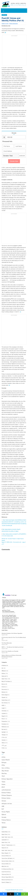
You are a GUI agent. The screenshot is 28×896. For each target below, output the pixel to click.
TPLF (3, 776)
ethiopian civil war (7, 803)
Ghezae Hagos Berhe (6, 877)
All (2, 668)
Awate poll (4, 676)
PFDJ (3, 765)
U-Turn (3, 737)
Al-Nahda (4, 665)
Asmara (4, 801)
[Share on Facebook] (3, 894)
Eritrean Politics (6, 792)
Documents (4, 689)
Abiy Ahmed (5, 771)
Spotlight (4, 732)
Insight (3, 708)
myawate (4, 713)
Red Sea (4, 773)
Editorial (3, 692)
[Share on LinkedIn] (17, 894)
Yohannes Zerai (5, 874)
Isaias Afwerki (6, 760)
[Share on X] (10, 894)
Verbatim (4, 740)
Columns (4, 686)
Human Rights (6, 812)
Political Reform (6, 820)
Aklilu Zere (4, 866)
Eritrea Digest (5, 694)
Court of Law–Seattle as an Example (10, 651)
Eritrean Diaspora (7, 795)
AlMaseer (4, 670)
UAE (3, 806)
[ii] (20, 312)
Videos (3, 742)
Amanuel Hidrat (5, 855)
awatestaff (4, 839)
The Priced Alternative (7, 643)
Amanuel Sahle (5, 863)
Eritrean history (6, 798)
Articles (4, 15)
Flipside (3, 697)
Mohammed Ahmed (6, 879)
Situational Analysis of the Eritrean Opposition (12, 633)
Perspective (4, 721)
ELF (3, 809)
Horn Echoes (5, 702)
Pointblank (4, 724)
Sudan (3, 784)
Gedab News (5, 700)
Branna (3, 684)
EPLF (3, 787)
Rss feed (4, 729)
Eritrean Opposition (7, 779)
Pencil (3, 718)
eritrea (3, 757)
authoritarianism (6, 790)
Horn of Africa (6, 768)
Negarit (3, 716)
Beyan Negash (5, 853)
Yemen (4, 823)
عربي (5, 745)
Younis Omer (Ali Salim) (7, 858)
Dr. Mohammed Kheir (6, 869)
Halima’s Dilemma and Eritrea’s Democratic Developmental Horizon (11, 656)
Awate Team (4, 678)
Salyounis (4, 847)
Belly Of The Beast (6, 681)
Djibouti (4, 814)
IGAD (3, 705)
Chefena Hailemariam (13, 23)
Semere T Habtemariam (7, 845)
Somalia (4, 817)
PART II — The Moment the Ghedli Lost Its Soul (12, 647)
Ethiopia (4, 762)
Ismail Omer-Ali (5, 871)
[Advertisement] (14, 51)
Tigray (3, 781)
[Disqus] (14, 572)
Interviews (4, 710)
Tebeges (4, 734)
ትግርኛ (3, 748)
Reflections (4, 726)
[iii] (9, 385)
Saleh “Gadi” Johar (6, 837)
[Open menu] (3, 11)
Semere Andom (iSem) (7, 861)
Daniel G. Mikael (5, 882)
